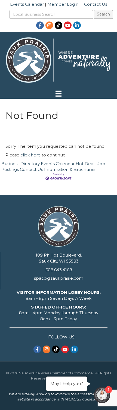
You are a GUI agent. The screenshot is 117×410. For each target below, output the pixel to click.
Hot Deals (86, 163)
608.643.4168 (58, 269)
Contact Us (95, 4)
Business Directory (20, 163)
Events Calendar (27, 4)
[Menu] (58, 93)
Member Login (62, 4)
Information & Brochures (69, 169)
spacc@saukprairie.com (58, 278)
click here (30, 155)
